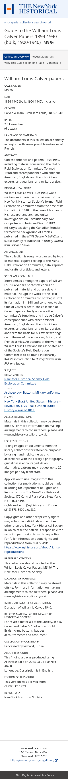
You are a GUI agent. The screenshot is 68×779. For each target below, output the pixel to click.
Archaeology (13, 392)
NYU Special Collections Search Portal (27, 22)
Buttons (28, 392)
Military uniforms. (47, 392)
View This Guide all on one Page (24, 62)
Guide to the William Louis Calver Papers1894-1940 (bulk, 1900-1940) (32, 36)
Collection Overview (16, 56)
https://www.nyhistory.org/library (32, 760)
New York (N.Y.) (14, 401)
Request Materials (43, 56)
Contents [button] (52, 62)
